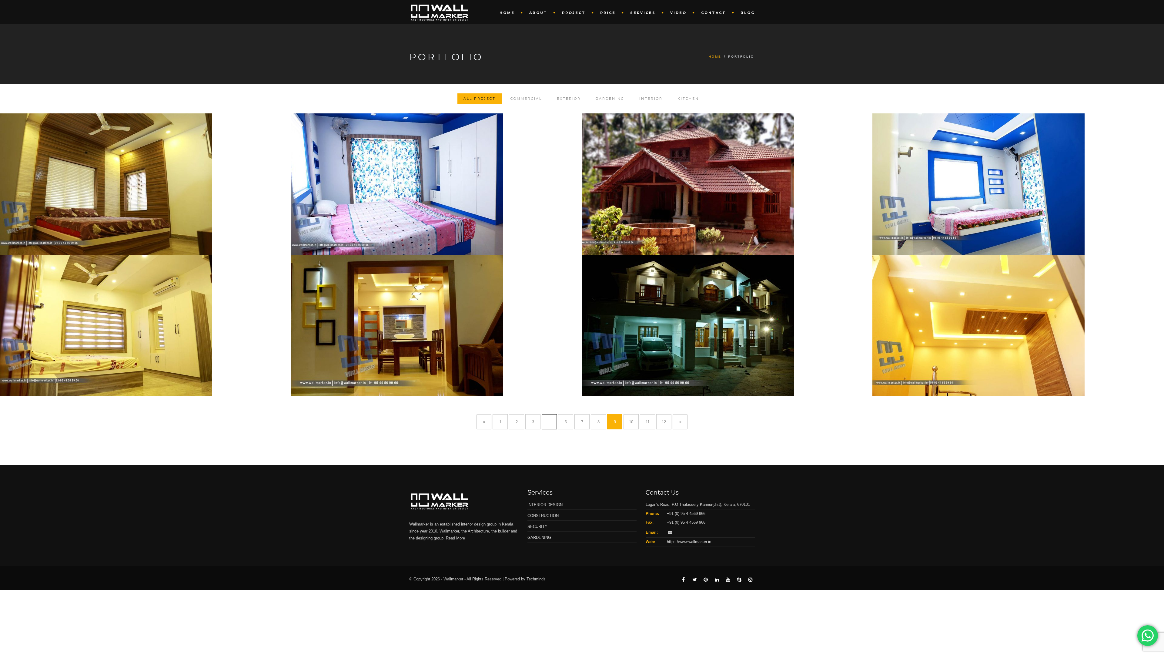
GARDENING (539, 537)
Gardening (610, 98)
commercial (526, 98)
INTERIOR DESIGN (545, 504)
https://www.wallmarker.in (689, 541)
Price (608, 13)
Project (574, 13)
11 (648, 422)
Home (507, 13)
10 (631, 422)
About (538, 13)
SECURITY (537, 526)
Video (678, 13)
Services (643, 13)
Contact (713, 13)
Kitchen (688, 98)
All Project (479, 98)
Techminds (536, 579)
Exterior (569, 98)
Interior (651, 98)
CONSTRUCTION (543, 515)
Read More (455, 538)
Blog (748, 13)
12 (664, 422)
